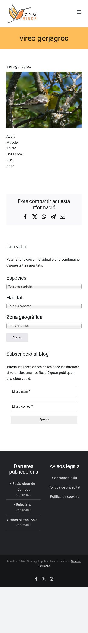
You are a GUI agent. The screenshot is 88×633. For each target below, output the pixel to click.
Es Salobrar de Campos (23, 487)
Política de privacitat (64, 487)
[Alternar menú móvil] (79, 12)
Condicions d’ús (64, 478)
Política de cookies (64, 497)
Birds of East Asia (23, 520)
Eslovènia (23, 505)
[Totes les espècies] (44, 286)
